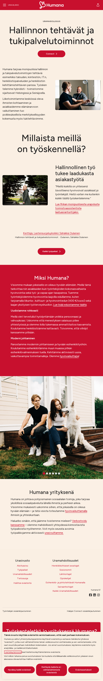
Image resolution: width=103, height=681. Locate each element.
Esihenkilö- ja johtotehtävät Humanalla (65, 582)
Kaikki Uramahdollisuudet (65, 591)
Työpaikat (22, 569)
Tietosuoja (22, 578)
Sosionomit (65, 569)
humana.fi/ (95, 590)
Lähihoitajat (65, 574)
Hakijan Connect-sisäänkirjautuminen (83, 611)
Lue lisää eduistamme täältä (70, 304)
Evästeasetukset (83, 670)
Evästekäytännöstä (12, 652)
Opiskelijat (65, 578)
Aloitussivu (22, 565)
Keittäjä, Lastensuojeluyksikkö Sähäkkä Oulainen (51, 233)
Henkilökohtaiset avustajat (65, 565)
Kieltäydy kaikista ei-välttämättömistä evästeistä (51, 670)
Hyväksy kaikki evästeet (19, 670)
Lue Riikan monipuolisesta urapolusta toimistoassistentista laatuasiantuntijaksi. (77, 208)
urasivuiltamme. (54, 532)
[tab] (44, 473)
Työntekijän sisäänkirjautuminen (17, 611)
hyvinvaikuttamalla (76, 511)
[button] (97, 5)
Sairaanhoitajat (65, 586)
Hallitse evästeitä (22, 583)
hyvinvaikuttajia (69, 356)
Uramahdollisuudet (22, 574)
